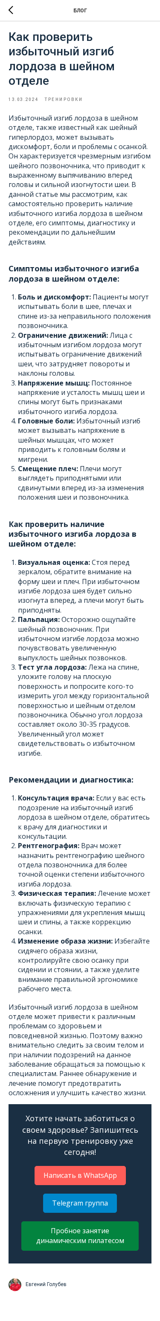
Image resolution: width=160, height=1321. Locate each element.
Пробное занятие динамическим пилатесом (80, 1235)
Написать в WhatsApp (80, 1175)
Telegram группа (80, 1203)
